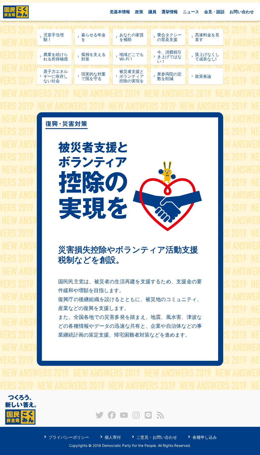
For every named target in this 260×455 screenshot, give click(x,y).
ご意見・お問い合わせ (156, 437)
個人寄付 (112, 437)
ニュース (191, 11)
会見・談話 (214, 11)
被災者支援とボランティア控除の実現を (131, 76)
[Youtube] (124, 417)
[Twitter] (99, 417)
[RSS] (160, 417)
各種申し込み (204, 437)
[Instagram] (136, 417)
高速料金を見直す (207, 37)
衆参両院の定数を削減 (169, 76)
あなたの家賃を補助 (131, 37)
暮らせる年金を (93, 37)
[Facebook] (112, 417)
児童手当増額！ (53, 37)
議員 (152, 11)
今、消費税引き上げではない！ (169, 57)
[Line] (148, 417)
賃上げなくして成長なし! (207, 56)
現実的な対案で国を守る (93, 76)
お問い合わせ (242, 11)
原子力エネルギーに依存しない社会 (55, 76)
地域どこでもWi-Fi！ (131, 56)
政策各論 (203, 76)
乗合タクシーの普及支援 (169, 37)
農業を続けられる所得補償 (55, 56)
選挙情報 (169, 11)
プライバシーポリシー (68, 437)
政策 (139, 11)
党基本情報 (120, 11)
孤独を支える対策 (93, 56)
